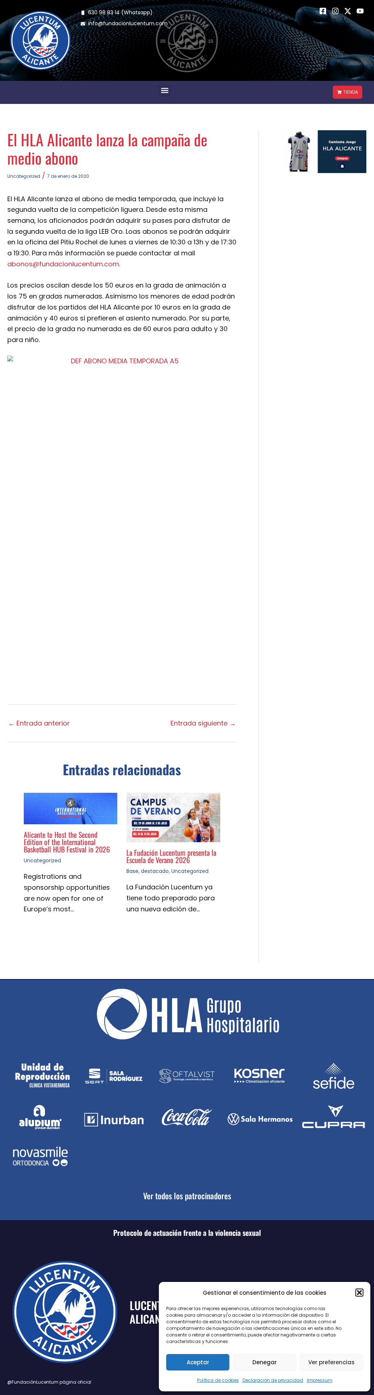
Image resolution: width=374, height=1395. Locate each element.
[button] (359, 1292)
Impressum (319, 1380)
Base (132, 871)
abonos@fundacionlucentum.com (63, 264)
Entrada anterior (39, 723)
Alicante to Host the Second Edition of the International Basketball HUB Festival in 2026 (67, 842)
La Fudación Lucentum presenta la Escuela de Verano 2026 (171, 856)
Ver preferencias (331, 1362)
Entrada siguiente (203, 723)
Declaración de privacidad (273, 1380)
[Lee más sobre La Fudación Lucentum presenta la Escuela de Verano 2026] (173, 817)
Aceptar (198, 1362)
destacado (155, 871)
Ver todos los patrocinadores (187, 1195)
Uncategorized (23, 176)
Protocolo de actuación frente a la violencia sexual (187, 1232)
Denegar (264, 1362)
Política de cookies (218, 1380)
